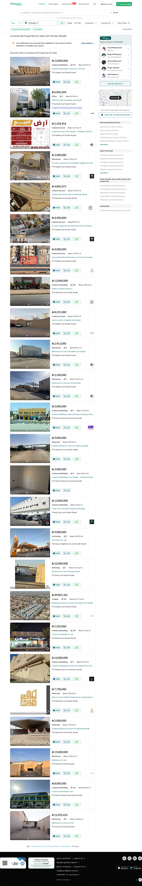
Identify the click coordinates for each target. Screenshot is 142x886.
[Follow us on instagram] (140, 860)
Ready (69, 23)
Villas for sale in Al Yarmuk (109, 134)
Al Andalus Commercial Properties (112, 166)
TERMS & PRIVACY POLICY (67, 871)
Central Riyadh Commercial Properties (113, 189)
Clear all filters (87, 43)
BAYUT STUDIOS (63, 867)
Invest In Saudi (68, 4)
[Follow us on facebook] (124, 860)
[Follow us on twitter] (129, 860)
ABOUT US (78, 858)
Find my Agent (53, 4)
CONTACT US (79, 867)
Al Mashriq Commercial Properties (112, 200)
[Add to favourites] (47, 83)
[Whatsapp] (76, 82)
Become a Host (84, 4)
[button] (16, 23)
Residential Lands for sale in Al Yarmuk (113, 137)
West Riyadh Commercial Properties (112, 193)
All (62, 23)
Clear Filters (127, 29)
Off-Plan (77, 23)
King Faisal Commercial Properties (112, 159)
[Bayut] (16, 4)
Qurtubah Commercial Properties (111, 162)
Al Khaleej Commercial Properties (111, 155)
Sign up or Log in (106, 4)
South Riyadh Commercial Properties (112, 196)
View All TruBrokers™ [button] (115, 84)
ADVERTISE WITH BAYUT (67, 862)
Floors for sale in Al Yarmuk (109, 130)
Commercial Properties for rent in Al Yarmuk (115, 210)
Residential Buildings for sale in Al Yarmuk (114, 141)
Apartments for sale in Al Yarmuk (111, 127)
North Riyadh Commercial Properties (112, 186)
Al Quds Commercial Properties (111, 169)
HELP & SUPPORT (64, 858)
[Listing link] (53, 71)
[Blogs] (41, 4)
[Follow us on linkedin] (135, 860)
